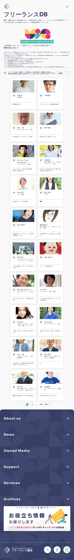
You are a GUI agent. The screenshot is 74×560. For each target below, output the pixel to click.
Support (11, 467)
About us (12, 418)
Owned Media (17, 451)
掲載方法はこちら (10, 47)
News (9, 434)
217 (41, 404)
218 (46, 404)
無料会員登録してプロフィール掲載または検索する (34, 41)
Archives (12, 499)
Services (12, 483)
